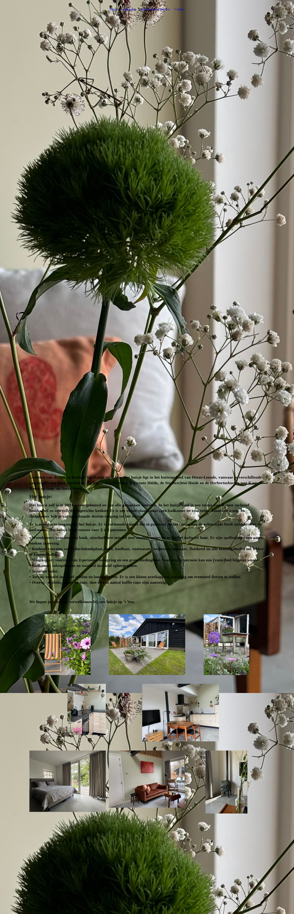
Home (113, 9)
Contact (179, 9)
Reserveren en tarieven (155, 9)
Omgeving (129, 9)
